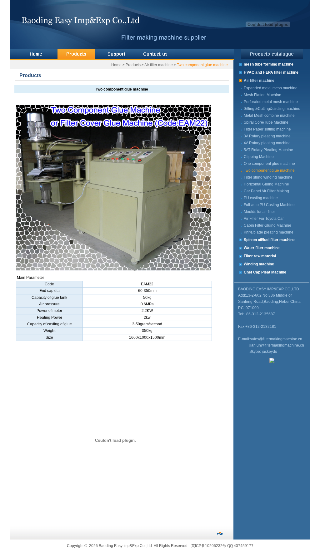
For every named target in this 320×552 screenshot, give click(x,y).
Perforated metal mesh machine (271, 102)
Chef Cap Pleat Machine (265, 272)
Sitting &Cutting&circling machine (272, 108)
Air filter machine (158, 65)
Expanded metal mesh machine (271, 88)
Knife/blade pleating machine (268, 232)
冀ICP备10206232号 (208, 546)
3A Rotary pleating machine (267, 136)
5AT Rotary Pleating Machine (268, 150)
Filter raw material (260, 256)
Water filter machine (262, 248)
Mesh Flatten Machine (262, 95)
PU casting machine (261, 198)
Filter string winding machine (268, 177)
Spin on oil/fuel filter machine (269, 240)
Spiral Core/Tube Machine (266, 122)
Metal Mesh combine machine (269, 115)
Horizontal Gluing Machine (266, 184)
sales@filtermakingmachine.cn (276, 339)
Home (116, 65)
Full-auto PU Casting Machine (269, 205)
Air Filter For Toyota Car (264, 218)
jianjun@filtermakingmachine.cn (276, 345)
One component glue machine (269, 163)
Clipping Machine (259, 157)
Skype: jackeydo (263, 351)
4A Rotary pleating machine (267, 143)
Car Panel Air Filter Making (266, 191)
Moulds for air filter (259, 211)
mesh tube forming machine (268, 64)
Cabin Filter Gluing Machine (267, 225)
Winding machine (259, 264)
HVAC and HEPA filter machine (271, 72)
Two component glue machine (202, 65)
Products (133, 65)
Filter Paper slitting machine (267, 129)
